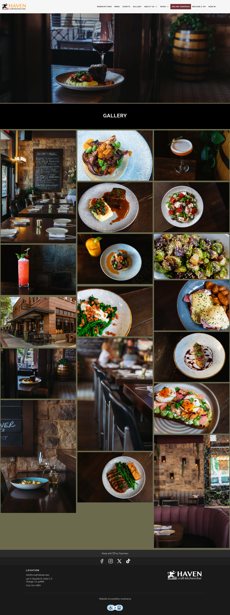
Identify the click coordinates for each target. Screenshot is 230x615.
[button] (151, 6)
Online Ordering (181, 7)
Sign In (212, 7)
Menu (117, 7)
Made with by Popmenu (65, 553)
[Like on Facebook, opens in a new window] (101, 561)
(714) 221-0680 (33, 585)
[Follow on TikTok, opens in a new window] (128, 561)
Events (126, 7)
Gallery (137, 7)
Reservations (104, 7)
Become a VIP (199, 7)
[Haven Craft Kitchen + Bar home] (14, 7)
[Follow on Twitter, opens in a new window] (119, 561)
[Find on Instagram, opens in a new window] (110, 561)
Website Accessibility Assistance (115, 599)
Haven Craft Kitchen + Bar (185, 575)
